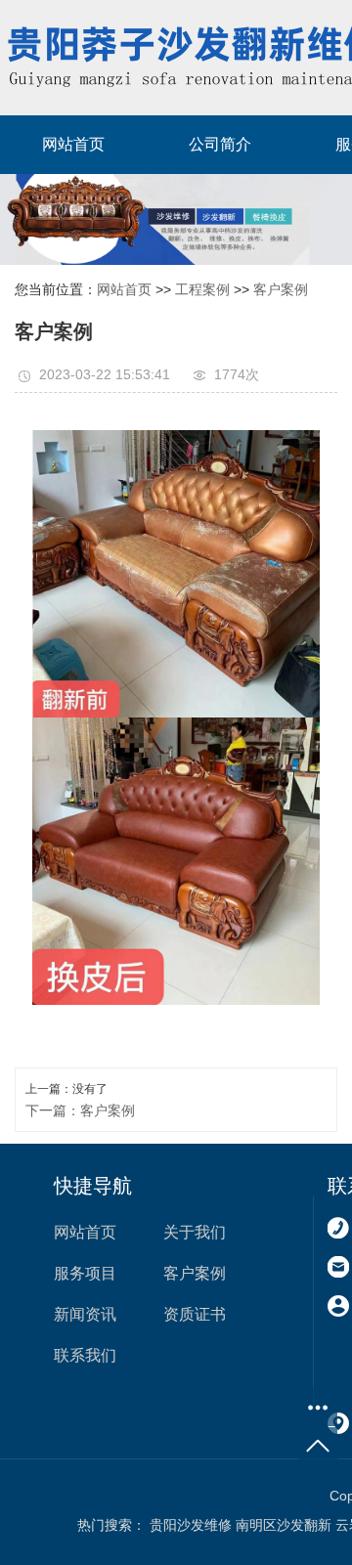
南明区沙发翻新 (283, 1525)
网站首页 (73, 144)
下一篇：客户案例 (80, 1110)
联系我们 (85, 1355)
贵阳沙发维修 (191, 1525)
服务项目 (85, 1273)
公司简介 (220, 144)
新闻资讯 (85, 1314)
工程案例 (202, 289)
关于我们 (194, 1232)
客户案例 (280, 289)
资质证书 (194, 1314)
